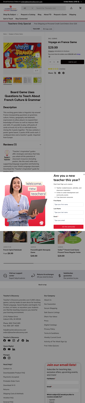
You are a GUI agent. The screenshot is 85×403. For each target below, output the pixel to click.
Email (56, 217)
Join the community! (68, 227)
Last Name (57, 209)
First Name (57, 201)
